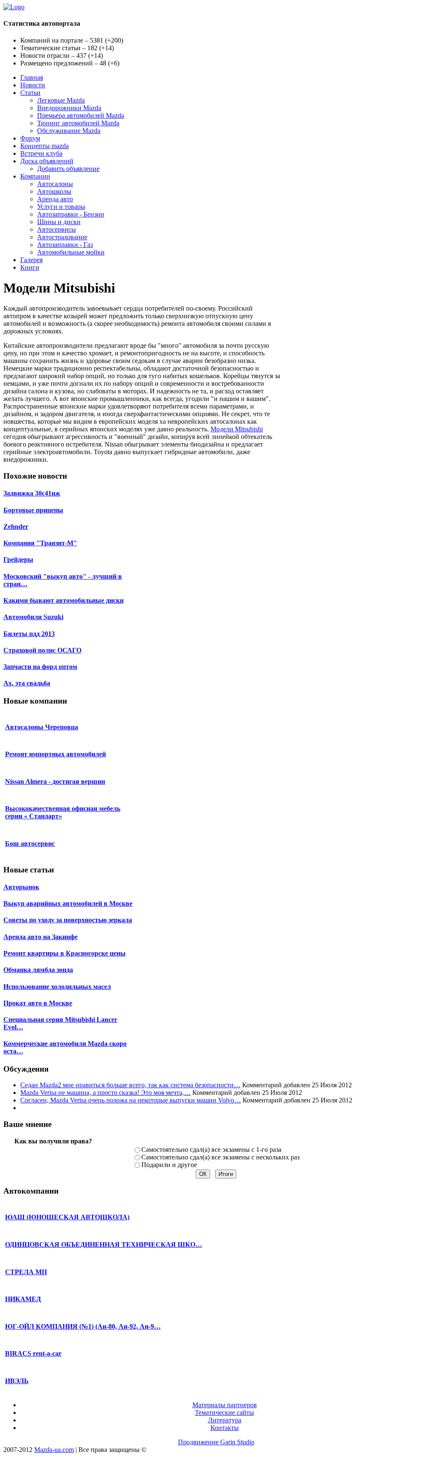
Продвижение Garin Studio (216, 1442)
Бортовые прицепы (33, 510)
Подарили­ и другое (169, 1164)
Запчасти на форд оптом (40, 666)
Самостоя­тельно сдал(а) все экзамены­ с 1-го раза (211, 1149)
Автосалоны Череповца (41, 727)
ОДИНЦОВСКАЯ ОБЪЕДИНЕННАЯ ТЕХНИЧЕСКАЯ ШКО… (103, 1244)
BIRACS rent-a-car (33, 1353)
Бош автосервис (30, 843)
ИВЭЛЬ (17, 1380)
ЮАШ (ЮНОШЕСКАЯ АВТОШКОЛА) (67, 1217)
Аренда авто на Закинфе (40, 936)
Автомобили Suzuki (33, 616)
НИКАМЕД (23, 1299)
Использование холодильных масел (57, 986)
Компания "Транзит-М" (40, 543)
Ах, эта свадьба (26, 683)
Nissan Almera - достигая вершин (55, 781)
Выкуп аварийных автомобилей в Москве (67, 903)
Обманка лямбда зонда (38, 969)
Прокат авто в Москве (37, 1003)
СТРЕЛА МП (26, 1272)
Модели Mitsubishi (237, 429)
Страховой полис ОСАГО (42, 650)
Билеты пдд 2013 (29, 633)
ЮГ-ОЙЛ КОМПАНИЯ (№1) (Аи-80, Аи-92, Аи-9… (83, 1326)
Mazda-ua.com (54, 1449)
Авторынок (21, 887)
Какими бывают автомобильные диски (63, 600)
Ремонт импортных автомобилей (55, 754)
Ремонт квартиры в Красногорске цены (64, 953)
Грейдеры (18, 559)
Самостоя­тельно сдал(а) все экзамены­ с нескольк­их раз (220, 1157)
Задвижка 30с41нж (31, 493)
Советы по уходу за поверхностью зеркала (67, 919)
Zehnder (15, 526)
